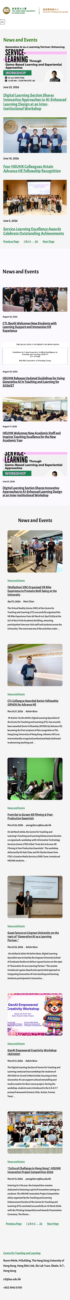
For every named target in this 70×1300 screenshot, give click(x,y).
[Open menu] (2, 21)
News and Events (16, 580)
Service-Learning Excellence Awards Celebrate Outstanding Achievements (33, 231)
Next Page (48, 241)
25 (40, 1224)
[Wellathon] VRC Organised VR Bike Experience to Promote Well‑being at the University (32, 591)
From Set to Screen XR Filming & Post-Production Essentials (30, 816)
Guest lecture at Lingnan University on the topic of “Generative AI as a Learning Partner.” (33, 936)
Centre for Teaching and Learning (22, 1253)
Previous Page (11, 241)
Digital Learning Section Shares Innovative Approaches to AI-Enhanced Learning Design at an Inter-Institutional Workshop (34, 102)
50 (36, 241)
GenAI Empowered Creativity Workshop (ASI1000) (32, 1052)
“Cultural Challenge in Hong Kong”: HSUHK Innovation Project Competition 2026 (34, 1170)
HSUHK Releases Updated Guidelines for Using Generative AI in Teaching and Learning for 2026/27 (34, 381)
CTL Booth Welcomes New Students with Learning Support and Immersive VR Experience (30, 327)
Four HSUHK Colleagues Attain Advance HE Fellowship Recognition (32, 168)
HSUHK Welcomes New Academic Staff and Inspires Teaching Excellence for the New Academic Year (32, 436)
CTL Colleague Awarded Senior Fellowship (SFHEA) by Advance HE (32, 703)
